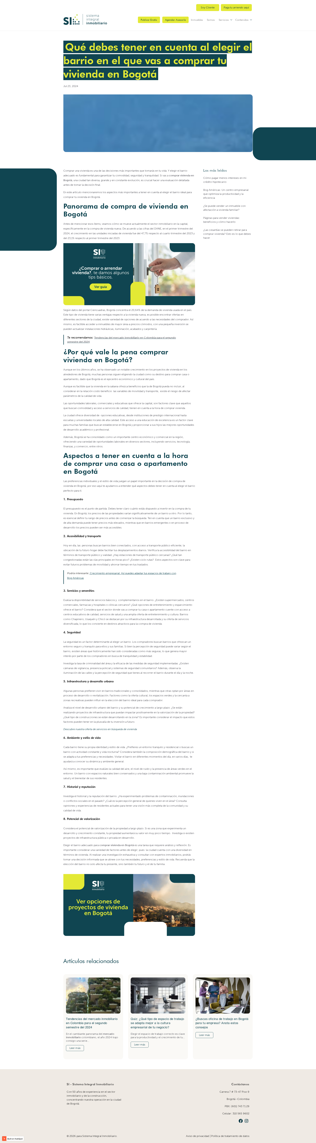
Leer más (74, 1048)
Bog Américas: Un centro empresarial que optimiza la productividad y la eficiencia (226, 193)
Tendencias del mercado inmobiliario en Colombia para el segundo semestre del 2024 (92, 1023)
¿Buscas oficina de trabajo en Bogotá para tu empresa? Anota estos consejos (222, 1023)
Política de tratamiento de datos (230, 1136)
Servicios (224, 19)
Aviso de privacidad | (198, 1136)
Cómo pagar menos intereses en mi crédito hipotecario (224, 179)
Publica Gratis (149, 19)
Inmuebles (197, 19)
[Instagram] (246, 1121)
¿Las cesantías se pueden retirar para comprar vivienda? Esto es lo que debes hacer (227, 233)
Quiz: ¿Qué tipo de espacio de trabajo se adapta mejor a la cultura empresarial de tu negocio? (157, 1023)
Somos (211, 19)
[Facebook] (241, 1121)
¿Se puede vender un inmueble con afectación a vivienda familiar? (224, 207)
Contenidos (242, 19)
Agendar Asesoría (175, 19)
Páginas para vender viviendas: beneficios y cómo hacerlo (221, 219)
